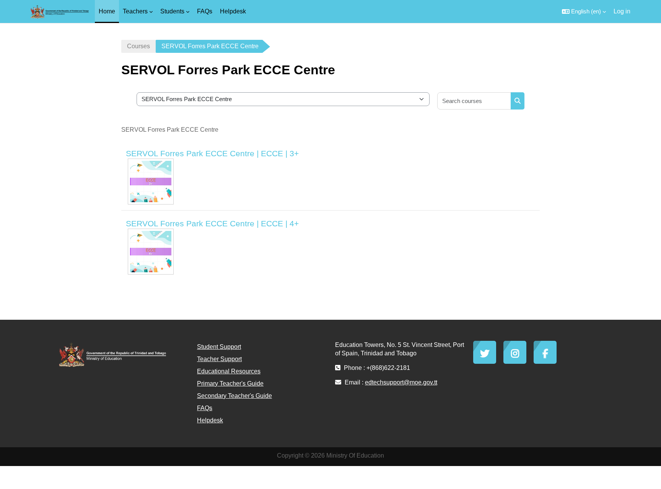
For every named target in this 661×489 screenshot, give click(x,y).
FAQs (204, 408)
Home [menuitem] (107, 11)
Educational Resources (228, 371)
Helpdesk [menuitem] (233, 11)
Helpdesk (210, 420)
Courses (138, 46)
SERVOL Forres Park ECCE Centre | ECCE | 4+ (212, 223)
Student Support (219, 346)
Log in (622, 11)
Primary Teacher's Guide (230, 383)
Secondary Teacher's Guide (234, 396)
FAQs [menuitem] (204, 11)
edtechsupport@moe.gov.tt (401, 382)
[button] (584, 11)
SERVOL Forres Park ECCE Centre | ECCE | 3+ (212, 153)
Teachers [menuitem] (135, 11)
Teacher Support (219, 359)
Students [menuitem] (172, 11)
